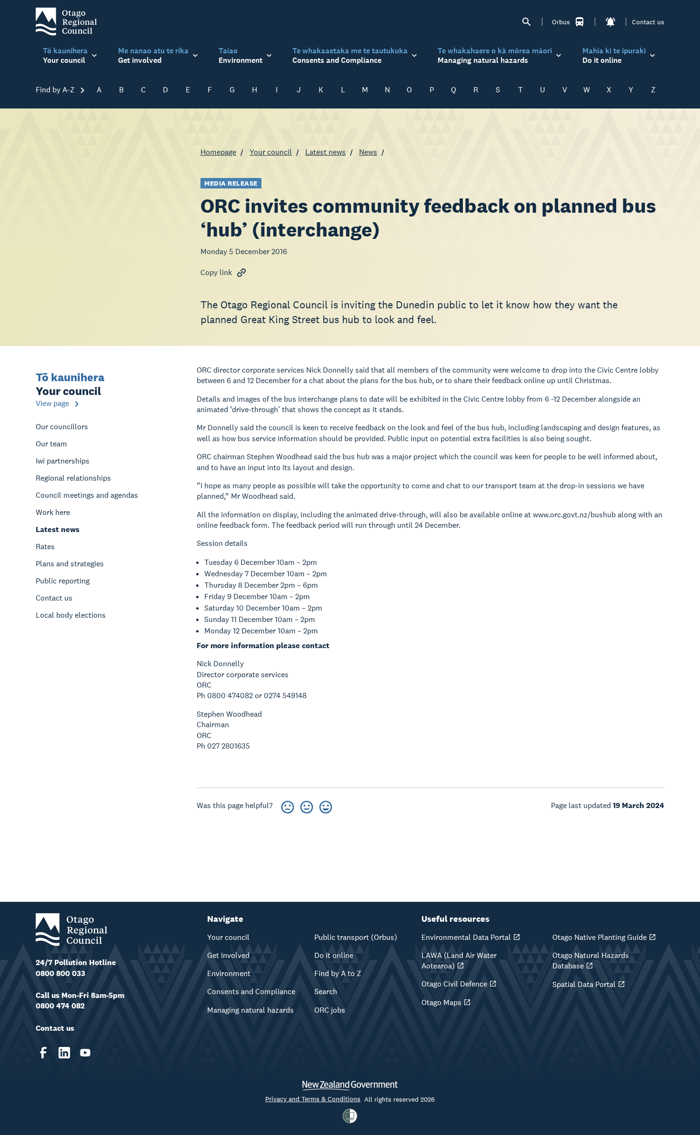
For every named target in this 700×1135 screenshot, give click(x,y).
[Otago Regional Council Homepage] (66, 21)
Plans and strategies (70, 564)
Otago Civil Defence (454, 984)
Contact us (648, 22)
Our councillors (62, 427)
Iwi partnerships (63, 461)
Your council (271, 152)
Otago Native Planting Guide (599, 937)
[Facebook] (43, 1052)
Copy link (216, 272)
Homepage (218, 152)
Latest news (325, 152)
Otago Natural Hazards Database (590, 960)
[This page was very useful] (325, 805)
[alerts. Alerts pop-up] (610, 21)
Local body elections (71, 615)
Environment (228, 973)
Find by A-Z (56, 90)
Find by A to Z (337, 973)
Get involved (228, 955)
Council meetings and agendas (87, 495)
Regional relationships (73, 478)
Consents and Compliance (251, 992)
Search (325, 992)
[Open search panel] (526, 21)
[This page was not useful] (287, 805)
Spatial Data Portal (584, 984)
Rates (45, 547)
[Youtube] (85, 1052)
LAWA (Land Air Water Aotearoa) (459, 960)
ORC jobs (329, 1010)
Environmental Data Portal (466, 937)
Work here (53, 512)
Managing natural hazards (250, 1010)
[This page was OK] (306, 805)
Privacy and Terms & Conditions (312, 1099)
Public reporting (63, 581)
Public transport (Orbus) (355, 937)
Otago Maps (441, 1002)
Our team (51, 444)
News (368, 152)
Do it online (333, 955)
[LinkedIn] (64, 1052)
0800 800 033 (60, 973)
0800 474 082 (60, 1006)
